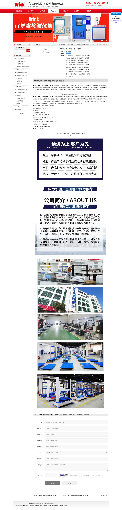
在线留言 (93, 6)
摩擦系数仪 (19, 84)
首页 (67, 44)
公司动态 (42, 11)
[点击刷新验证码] (63, 475)
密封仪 (18, 104)
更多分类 (22, 113)
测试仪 (18, 69)
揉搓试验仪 (19, 86)
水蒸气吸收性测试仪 (21, 89)
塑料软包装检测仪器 (20, 58)
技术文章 (65, 11)
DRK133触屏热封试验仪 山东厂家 (47, 495)
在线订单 (76, 11)
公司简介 (30, 11)
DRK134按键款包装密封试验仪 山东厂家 (77, 495)
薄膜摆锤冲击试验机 (21, 72)
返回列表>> (104, 495)
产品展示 (53, 11)
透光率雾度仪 (19, 101)
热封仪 (18, 106)
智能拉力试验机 (20, 61)
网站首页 (19, 11)
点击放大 (46, 52)
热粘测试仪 (19, 81)
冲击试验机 (19, 78)
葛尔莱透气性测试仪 (21, 75)
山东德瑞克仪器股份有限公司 (38, 4)
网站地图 (51, 503)
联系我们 (100, 6)
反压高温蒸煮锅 (20, 92)
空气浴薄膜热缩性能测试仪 (22, 67)
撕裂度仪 (18, 95)
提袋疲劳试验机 (20, 98)
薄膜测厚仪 (19, 109)
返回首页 (88, 6)
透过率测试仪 (19, 64)
